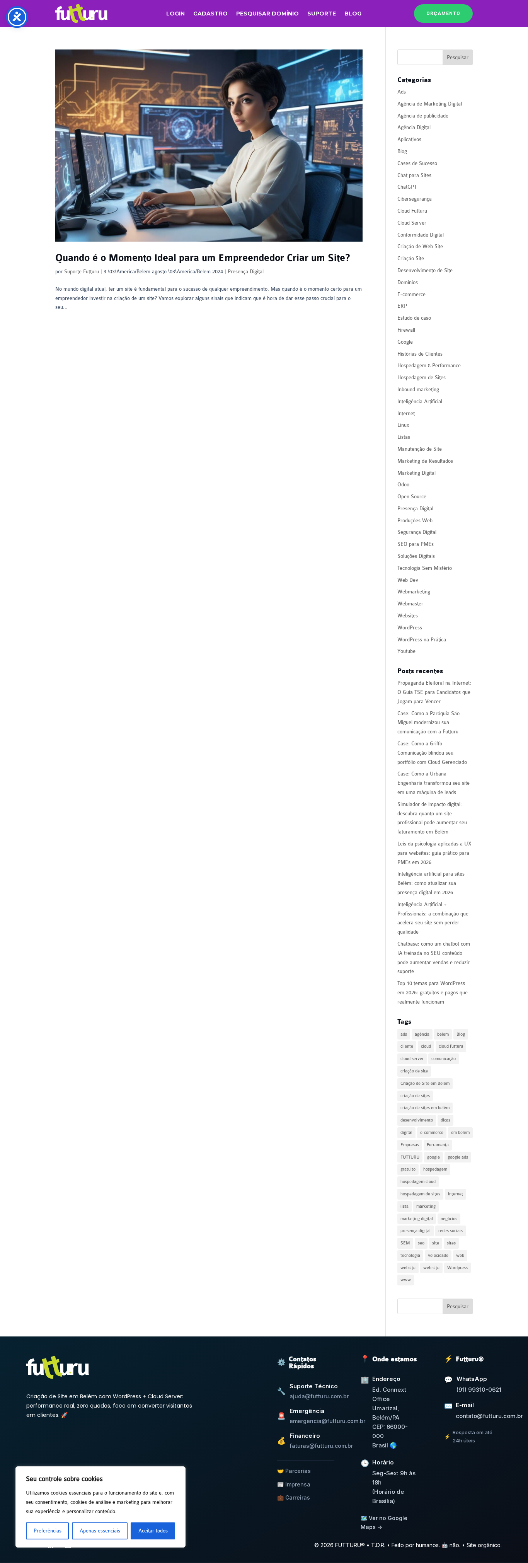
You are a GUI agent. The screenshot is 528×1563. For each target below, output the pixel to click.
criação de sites (415, 1095)
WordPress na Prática (421, 640)
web (460, 1255)
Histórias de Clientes (420, 354)
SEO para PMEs (415, 544)
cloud (426, 1046)
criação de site (414, 1071)
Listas (403, 437)
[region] (100, 1507)
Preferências (47, 1531)
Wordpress (457, 1267)
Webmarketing (413, 592)
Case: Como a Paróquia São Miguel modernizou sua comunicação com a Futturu (428, 723)
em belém (460, 1132)
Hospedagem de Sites (421, 377)
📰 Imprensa (293, 1484)
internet (455, 1194)
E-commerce (411, 294)
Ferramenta (438, 1144)
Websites (407, 616)
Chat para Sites (414, 175)
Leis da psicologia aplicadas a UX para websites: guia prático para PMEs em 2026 (434, 853)
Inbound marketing (418, 389)
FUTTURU (409, 1157)
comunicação (443, 1058)
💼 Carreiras (293, 1497)
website (408, 1267)
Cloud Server (411, 223)
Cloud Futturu (412, 211)
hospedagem (435, 1169)
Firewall (406, 330)
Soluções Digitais (416, 556)
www (405, 1279)
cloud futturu (451, 1046)
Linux (403, 425)
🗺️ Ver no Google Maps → (384, 1522)
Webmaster (410, 604)
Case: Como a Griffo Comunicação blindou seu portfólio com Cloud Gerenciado (432, 753)
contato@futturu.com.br (489, 1416)
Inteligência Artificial (419, 401)
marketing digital (416, 1218)
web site (431, 1267)
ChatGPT (407, 187)
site (435, 1243)
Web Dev (407, 580)
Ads (401, 92)
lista (404, 1206)
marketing (426, 1206)
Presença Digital (246, 271)
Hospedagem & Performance (429, 365)
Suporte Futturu (81, 271)
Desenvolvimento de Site (425, 270)
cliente (406, 1046)
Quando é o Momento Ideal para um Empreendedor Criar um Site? (202, 258)
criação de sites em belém (425, 1107)
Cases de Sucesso (417, 163)
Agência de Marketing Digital (429, 104)
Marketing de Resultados (425, 461)
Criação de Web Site (420, 246)
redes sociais (450, 1230)
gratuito (408, 1169)
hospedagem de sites (420, 1194)
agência (422, 1034)
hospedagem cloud (418, 1181)
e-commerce (431, 1132)
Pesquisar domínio (267, 14)
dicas (445, 1120)
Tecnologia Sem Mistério (424, 568)
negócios (449, 1218)
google (433, 1157)
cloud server (412, 1058)
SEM (405, 1243)
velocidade (438, 1255)
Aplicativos (409, 139)
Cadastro (210, 14)
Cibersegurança (414, 199)
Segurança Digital (416, 532)
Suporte (321, 14)
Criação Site (410, 258)
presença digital (415, 1230)
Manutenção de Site (419, 449)
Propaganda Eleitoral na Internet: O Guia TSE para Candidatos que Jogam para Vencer (434, 692)
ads (403, 1034)
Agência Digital (414, 127)
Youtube (406, 651)
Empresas (409, 1144)
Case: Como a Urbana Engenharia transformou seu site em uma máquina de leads (433, 783)
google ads (458, 1157)
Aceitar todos (153, 1531)
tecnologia (410, 1255)
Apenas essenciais (100, 1531)
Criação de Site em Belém (425, 1083)
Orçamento (443, 13)
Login (175, 14)
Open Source (411, 496)
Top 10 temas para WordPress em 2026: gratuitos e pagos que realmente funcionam (432, 992)
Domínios (407, 282)
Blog (352, 14)
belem (443, 1034)
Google (405, 342)
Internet (406, 413)
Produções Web (415, 520)
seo (421, 1243)
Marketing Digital (416, 473)
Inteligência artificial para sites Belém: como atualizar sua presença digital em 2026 (431, 883)
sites (451, 1243)
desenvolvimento (416, 1120)
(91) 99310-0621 (478, 1389)
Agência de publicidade (422, 116)
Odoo (403, 484)
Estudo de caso (414, 318)
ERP (402, 306)
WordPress (409, 628)
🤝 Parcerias (294, 1471)
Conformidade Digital (420, 235)
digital (406, 1132)
